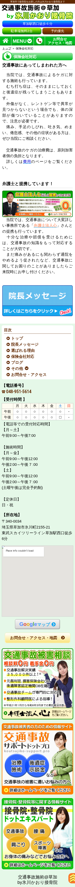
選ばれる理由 (23, 350)
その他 (17, 369)
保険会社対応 (23, 357)
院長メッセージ (25, 344)
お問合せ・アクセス (29, 375)
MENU (20, 40)
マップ (34, 624)
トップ (6, 48)
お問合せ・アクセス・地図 (33, 638)
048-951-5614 (18, 391)
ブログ (17, 362)
